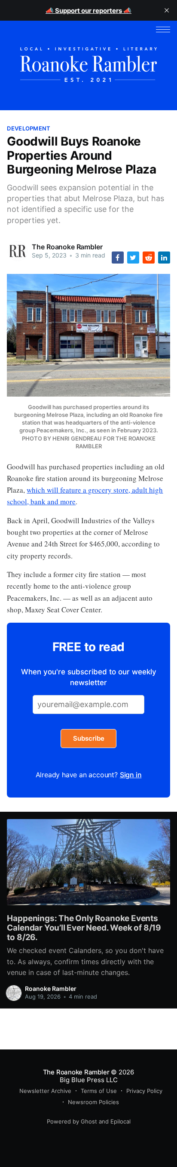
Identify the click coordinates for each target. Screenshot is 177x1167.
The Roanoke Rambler (67, 246)
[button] (163, 29)
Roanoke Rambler (50, 988)
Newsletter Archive (45, 1090)
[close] (167, 10)
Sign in (131, 774)
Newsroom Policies (93, 1102)
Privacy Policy (144, 1090)
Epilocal (120, 1121)
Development (28, 128)
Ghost (89, 1121)
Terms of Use (99, 1090)
